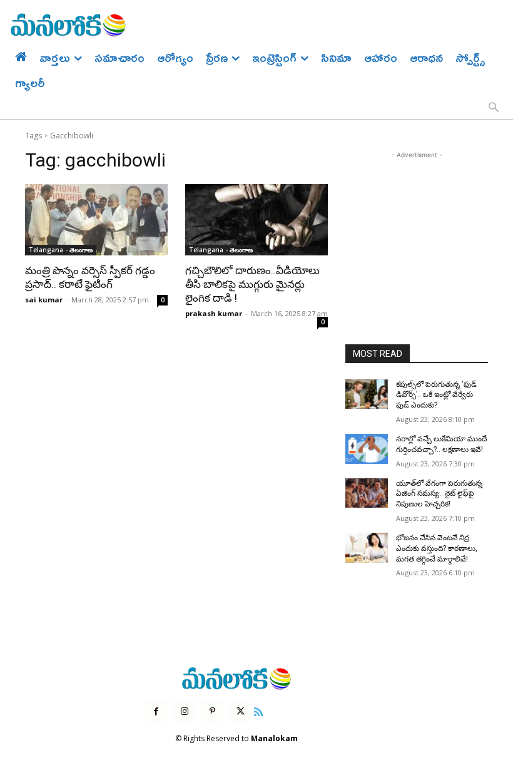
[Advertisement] (416, 224)
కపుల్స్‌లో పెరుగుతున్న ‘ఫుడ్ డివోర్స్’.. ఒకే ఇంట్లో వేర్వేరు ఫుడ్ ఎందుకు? (436, 395)
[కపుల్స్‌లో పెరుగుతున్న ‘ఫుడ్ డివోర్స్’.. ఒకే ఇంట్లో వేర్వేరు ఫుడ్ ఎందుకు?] (366, 394)
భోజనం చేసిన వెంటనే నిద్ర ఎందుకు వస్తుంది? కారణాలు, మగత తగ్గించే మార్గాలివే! (436, 548)
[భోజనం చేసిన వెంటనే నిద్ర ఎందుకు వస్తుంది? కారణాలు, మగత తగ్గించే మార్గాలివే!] (366, 548)
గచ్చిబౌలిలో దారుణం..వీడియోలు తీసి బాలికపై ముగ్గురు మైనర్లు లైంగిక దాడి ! (252, 284)
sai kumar (44, 299)
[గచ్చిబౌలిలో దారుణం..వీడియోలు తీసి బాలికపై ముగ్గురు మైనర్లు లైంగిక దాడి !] (256, 219)
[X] (240, 711)
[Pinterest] (212, 711)
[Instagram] (184, 711)
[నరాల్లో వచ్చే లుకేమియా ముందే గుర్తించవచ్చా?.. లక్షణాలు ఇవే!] (366, 449)
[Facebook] (156, 711)
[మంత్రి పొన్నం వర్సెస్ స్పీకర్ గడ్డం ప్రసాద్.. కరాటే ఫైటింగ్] (96, 219)
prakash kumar (213, 313)
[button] (493, 108)
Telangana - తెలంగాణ (61, 249)
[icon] (258, 710)
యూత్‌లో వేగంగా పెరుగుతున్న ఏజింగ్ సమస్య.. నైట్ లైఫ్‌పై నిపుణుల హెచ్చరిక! (439, 494)
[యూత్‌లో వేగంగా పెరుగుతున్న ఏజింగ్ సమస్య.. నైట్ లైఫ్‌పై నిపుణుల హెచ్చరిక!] (366, 493)
